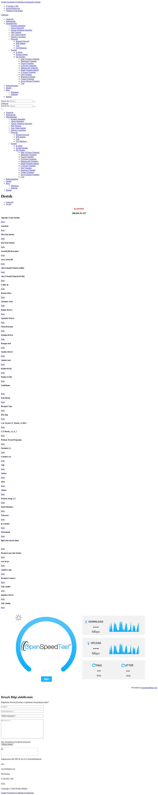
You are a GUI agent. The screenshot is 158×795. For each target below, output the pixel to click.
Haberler (14, 94)
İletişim (9, 97)
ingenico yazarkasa (18, 37)
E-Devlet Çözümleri (28, 66)
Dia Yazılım (20, 57)
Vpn (17, 46)
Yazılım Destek (22, 55)
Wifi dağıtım (20, 43)
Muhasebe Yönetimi (28, 61)
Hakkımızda (10, 21)
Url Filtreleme (21, 48)
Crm (22, 83)
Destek (8, 88)
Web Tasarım (16, 32)
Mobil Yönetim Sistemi (30, 70)
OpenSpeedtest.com (149, 688)
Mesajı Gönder (7, 744)
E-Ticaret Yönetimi (28, 72)
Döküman (15, 92)
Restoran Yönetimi (28, 77)
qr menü (19, 52)
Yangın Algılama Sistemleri (21, 30)
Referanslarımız (12, 86)
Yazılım (14, 50)
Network (14, 39)
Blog (8, 90)
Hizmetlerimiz (11, 23)
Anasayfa (9, 19)
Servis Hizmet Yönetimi (30, 81)
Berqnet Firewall (22, 41)
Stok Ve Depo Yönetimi (30, 59)
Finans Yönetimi (27, 63)
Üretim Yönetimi (27, 79)
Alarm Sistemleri (17, 28)
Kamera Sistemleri (18, 26)
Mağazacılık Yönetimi (29, 68)
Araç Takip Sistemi (18, 35)
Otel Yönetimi (26, 74)
